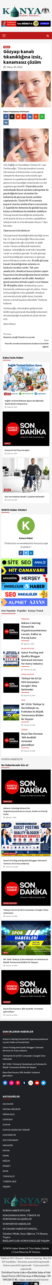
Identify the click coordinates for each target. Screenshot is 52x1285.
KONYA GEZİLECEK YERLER (16, 1129)
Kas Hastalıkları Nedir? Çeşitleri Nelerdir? (25, 496)
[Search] (47, 35)
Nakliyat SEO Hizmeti (12, 1258)
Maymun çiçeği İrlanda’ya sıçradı (19, 335)
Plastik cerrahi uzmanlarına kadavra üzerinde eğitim (27, 343)
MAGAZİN (8, 1145)
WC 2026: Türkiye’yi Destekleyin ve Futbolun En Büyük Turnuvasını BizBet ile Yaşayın (32, 711)
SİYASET (7, 1166)
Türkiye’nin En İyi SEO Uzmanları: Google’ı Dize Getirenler (24, 1057)
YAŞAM (6, 1186)
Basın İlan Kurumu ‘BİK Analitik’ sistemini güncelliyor (21, 1074)
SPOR (23, 700)
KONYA (6, 1124)
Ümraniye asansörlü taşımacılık (33, 1261)
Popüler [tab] (22, 610)
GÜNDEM (24, 730)
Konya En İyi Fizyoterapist (17, 450)
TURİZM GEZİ (9, 1181)
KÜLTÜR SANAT (11, 1140)
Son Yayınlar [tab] (8, 610)
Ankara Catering (33, 1258)
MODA (6, 1150)
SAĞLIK (6, 47)
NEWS (6, 1155)
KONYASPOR (9, 1135)
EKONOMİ (8, 1104)
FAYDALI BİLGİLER (27, 648)
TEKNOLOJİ (8, 1176)
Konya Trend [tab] (35, 610)
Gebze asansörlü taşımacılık (17, 1265)
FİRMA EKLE (25, 619)
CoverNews (19, 1251)
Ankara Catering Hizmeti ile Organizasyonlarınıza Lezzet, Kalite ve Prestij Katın (34, 630)
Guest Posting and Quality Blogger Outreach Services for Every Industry (23, 1049)
